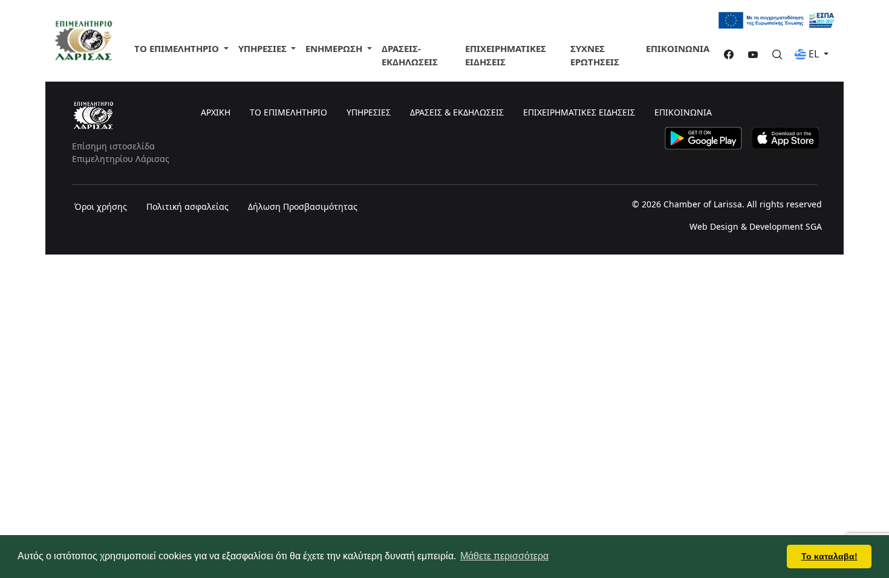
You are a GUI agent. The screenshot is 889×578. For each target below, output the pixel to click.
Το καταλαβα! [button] (829, 556)
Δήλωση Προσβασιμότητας (302, 206)
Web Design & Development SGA (755, 226)
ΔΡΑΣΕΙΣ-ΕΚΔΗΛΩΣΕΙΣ (410, 55)
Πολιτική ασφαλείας (187, 206)
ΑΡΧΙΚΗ (215, 112)
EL (813, 53)
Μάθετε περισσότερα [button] (504, 556)
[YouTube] (748, 55)
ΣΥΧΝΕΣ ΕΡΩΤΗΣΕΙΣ (594, 55)
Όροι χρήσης (100, 206)
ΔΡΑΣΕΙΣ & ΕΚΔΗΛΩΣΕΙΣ (457, 112)
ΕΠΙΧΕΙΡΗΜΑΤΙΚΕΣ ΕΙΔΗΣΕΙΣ (505, 55)
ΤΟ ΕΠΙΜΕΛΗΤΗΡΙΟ (177, 48)
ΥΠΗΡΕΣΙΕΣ (369, 112)
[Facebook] (724, 55)
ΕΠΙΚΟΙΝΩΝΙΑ (677, 48)
